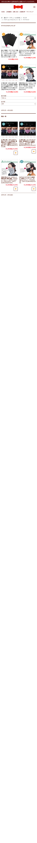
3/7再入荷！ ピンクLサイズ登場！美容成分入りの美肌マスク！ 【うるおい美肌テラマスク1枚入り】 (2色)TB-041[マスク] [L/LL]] (27, 142)
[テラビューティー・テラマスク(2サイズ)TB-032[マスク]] (27, 167)
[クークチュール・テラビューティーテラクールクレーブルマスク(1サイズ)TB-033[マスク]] (9, 167)
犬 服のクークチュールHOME (10, 17)
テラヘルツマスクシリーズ (12, 19)
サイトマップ (29, 11)
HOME (3, 11)
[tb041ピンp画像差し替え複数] (9, 130)
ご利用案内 (9, 11)
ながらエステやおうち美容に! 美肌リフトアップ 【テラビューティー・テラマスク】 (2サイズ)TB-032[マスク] (27, 180)
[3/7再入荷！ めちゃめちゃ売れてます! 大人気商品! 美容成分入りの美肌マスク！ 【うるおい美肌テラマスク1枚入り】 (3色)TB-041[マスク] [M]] (9, 72)
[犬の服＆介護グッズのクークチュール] (18, 8)
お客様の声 (22, 11)
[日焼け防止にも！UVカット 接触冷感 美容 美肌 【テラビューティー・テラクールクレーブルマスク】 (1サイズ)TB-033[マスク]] (27, 72)
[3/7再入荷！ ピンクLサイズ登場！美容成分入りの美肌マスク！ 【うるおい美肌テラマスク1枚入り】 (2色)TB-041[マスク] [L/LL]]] (27, 130)
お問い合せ (15, 11)
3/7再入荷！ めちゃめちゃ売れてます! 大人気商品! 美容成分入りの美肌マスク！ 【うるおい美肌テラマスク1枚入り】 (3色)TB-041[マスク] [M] (9, 86)
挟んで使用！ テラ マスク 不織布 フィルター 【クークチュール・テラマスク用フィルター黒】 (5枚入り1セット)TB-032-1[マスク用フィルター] (9, 53)
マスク (25, 17)
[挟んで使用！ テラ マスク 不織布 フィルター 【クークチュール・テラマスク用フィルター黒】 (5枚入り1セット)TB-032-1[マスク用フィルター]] (9, 40)
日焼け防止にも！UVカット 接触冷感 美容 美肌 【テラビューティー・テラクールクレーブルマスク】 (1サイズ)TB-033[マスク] (27, 86)
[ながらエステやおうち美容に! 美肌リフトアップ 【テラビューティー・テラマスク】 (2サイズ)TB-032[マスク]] (27, 40)
